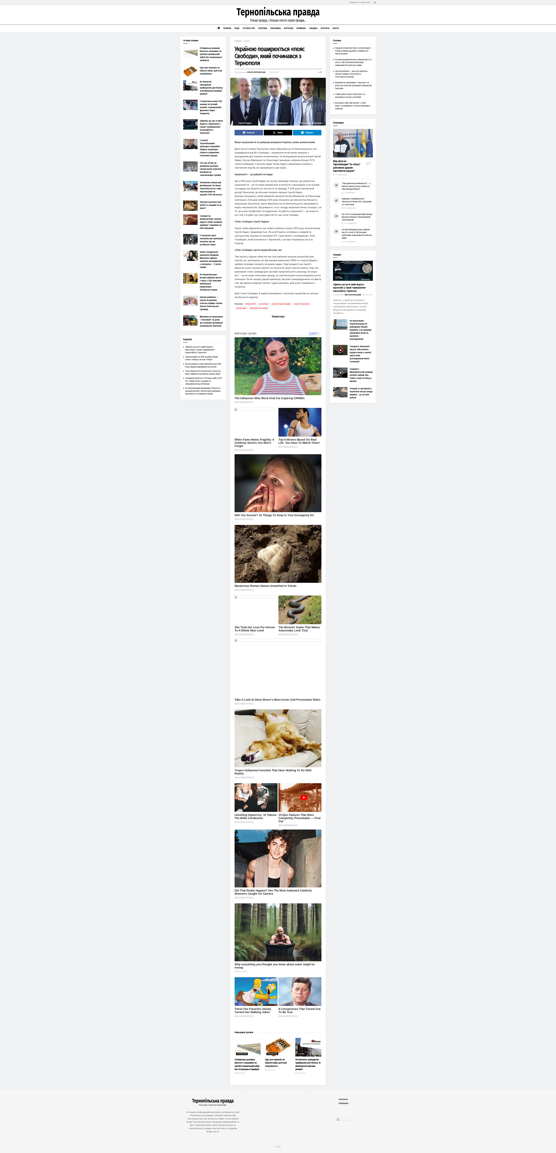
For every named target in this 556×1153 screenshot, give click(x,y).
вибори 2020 (250, 304)
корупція (339, 278)
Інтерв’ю (325, 28)
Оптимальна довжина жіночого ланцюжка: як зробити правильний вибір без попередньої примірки (211, 54)
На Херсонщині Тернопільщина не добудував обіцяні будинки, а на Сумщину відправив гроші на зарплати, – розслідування (361, 329)
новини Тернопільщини (281, 304)
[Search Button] (375, 2)
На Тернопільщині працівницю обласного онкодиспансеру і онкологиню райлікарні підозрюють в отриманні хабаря (203, 391)
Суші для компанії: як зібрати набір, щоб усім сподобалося (276, 1062)
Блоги (336, 28)
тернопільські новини (259, 308)
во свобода (263, 304)
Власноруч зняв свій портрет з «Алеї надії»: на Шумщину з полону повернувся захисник (352, 106)
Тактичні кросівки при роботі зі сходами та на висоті (211, 205)
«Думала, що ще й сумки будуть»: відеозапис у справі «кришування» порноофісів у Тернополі (211, 126)
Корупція (288, 28)
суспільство (242, 1054)
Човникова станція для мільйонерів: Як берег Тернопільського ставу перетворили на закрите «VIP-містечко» (211, 188)
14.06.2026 (301, 1073)
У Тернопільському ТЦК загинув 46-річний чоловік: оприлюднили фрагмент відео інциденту (211, 107)
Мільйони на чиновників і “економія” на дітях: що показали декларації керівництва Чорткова (353, 85)
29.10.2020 (273, 72)
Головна (238, 41)
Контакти (343, 1099)
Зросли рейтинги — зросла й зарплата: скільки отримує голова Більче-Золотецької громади (211, 303)
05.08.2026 (240, 1073)
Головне (301, 1054)
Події (236, 28)
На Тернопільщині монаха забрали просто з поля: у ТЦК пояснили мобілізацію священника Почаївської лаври (353, 62)
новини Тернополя (302, 304)
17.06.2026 (270, 1070)
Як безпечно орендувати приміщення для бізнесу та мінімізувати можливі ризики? (211, 87)
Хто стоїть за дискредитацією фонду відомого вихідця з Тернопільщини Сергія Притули (357, 217)
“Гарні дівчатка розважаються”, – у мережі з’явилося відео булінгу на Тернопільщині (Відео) (356, 186)
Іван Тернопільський (353, 295)
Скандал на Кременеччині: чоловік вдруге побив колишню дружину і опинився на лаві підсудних (211, 222)
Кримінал (301, 28)
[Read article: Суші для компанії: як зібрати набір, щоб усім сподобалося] (278, 1047)
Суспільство (249, 28)
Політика (262, 28)
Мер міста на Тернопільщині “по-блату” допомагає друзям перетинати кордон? (346, 166)
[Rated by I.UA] (343, 1120)
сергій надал (241, 308)
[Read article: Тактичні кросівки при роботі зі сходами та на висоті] (190, 206)
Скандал (313, 28)
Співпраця (343, 1103)
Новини (227, 28)
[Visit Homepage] (278, 15)
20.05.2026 (368, 295)
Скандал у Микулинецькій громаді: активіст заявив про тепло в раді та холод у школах (361, 375)
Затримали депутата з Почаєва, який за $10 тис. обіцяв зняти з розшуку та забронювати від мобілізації (203, 381)
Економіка (275, 28)
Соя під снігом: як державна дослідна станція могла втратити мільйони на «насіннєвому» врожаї (210, 169)
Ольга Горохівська (256, 72)
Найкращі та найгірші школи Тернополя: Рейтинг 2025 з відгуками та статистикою (356, 201)
